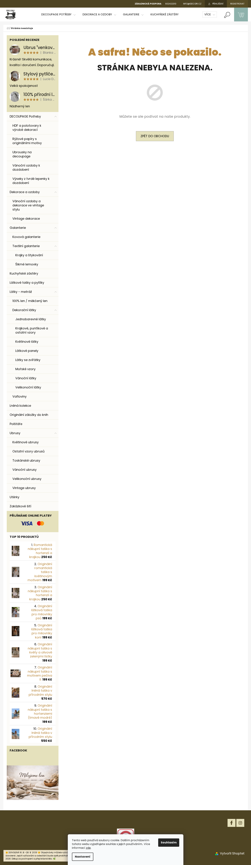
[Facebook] (231, 823)
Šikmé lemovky (26, 264)
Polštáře (16, 424)
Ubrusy (15, 433)
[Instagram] (240, 823)
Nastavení (82, 857)
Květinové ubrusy (25, 442)
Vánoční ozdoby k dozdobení (26, 167)
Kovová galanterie (26, 237)
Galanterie (18, 228)
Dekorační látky (24, 310)
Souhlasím (169, 842)
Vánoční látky (25, 378)
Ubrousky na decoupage (22, 154)
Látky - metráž (21, 292)
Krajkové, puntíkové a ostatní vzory (31, 330)
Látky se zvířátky (27, 360)
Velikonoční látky (28, 387)
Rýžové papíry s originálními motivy (27, 141)
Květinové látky (26, 341)
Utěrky (14, 497)
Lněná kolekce (20, 405)
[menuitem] (58, 14)
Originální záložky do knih (29, 415)
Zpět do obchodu (155, 136)
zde (88, 848)
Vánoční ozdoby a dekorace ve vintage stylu (28, 205)
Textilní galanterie (26, 246)
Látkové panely (26, 351)
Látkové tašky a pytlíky (27, 282)
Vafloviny (19, 396)
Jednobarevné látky (30, 319)
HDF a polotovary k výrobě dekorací (26, 127)
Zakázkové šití (20, 506)
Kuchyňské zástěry (24, 273)
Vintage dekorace (26, 218)
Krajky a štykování (29, 255)
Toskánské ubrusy (26, 460)
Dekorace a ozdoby (25, 192)
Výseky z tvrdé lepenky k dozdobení (31, 181)
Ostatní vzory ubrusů (28, 451)
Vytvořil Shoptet (232, 853)
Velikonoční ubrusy (26, 479)
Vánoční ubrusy (24, 469)
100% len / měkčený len (29, 301)
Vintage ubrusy (24, 488)
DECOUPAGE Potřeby (25, 116)
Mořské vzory (25, 369)
